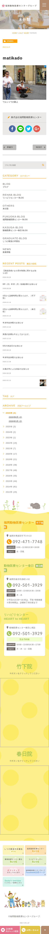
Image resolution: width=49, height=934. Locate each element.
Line (20, 128)
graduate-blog (15, 239)
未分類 (26, 33)
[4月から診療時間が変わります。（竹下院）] (43, 298)
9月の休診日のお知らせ (12, 346)
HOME (14, 33)
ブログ (20, 33)
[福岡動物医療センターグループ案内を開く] (30, 930)
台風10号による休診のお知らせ (16, 369)
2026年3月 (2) (15, 421)
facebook (12, 128)
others (10, 41)
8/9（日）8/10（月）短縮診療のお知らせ (20, 284)
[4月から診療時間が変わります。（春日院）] (43, 311)
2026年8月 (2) (15, 417)
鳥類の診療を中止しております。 (17, 334)
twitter (28, 128)
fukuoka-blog (15, 217)
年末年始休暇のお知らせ (13, 323)
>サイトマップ (24, 923)
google (36, 128)
